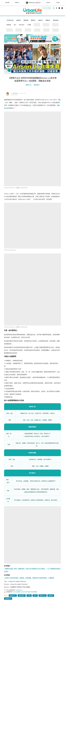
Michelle (15, 93)
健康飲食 (48, 20)
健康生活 (40, 20)
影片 (15, 24)
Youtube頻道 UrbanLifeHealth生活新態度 (25, 592)
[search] (53, 8)
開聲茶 (51, 595)
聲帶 (58, 102)
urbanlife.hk (19, 590)
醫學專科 (33, 20)
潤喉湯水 (8, 598)
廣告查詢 (48, 2)
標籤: (6, 595)
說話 (29, 105)
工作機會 (58, 2)
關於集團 (7, 2)
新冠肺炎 (9, 24)
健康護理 (36, 85)
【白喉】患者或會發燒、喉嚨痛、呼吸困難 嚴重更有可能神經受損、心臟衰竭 (29, 578)
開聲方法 (42, 595)
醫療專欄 (26, 20)
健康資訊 (18, 20)
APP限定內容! (10, 20)
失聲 (29, 595)
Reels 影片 (21, 24)
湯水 (35, 595)
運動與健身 (55, 20)
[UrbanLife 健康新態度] (32, 11)
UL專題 (29, 24)
